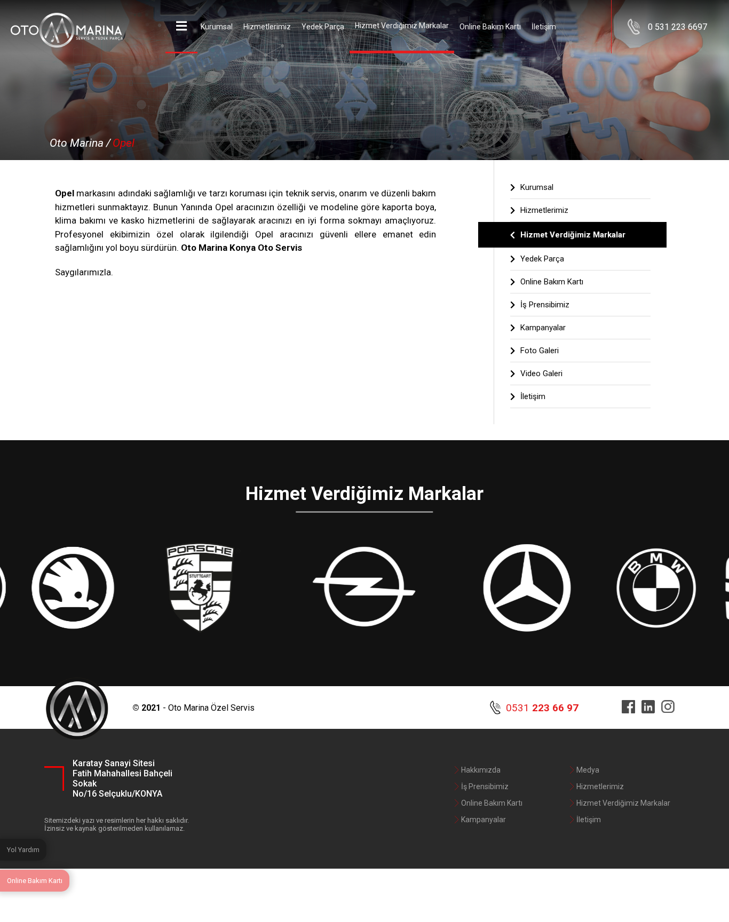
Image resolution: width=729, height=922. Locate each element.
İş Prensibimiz (544, 304)
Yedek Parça (323, 26)
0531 (542, 708)
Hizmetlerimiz (267, 26)
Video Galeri (541, 373)
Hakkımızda (481, 770)
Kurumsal (217, 26)
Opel (123, 143)
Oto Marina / (80, 143)
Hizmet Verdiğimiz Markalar (402, 25)
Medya (587, 770)
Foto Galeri (539, 350)
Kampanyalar (543, 327)
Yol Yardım (23, 850)
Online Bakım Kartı (490, 26)
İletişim (544, 26)
